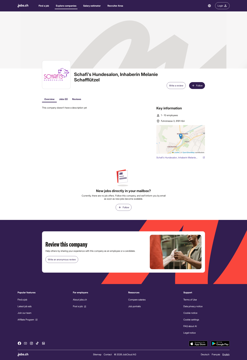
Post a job (78, 306)
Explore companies (66, 5)
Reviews (76, 99)
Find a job (44, 5)
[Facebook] (19, 343)
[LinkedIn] (43, 343)
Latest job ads (25, 306)
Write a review (176, 85)
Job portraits (134, 306)
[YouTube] (25, 343)
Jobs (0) (63, 99)
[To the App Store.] (198, 343)
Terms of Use (190, 299)
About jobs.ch (80, 299)
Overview (49, 99)
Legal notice (189, 332)
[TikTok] (37, 343)
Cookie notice (190, 312)
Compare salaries (137, 299)
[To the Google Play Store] (220, 343)
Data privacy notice (193, 306)
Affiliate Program (26, 319)
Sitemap (97, 354)
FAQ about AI (190, 326)
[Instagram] (31, 343)
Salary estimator (92, 5)
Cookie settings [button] (191, 319)
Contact (107, 354)
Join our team (24, 312)
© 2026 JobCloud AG (125, 354)
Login (220, 5)
